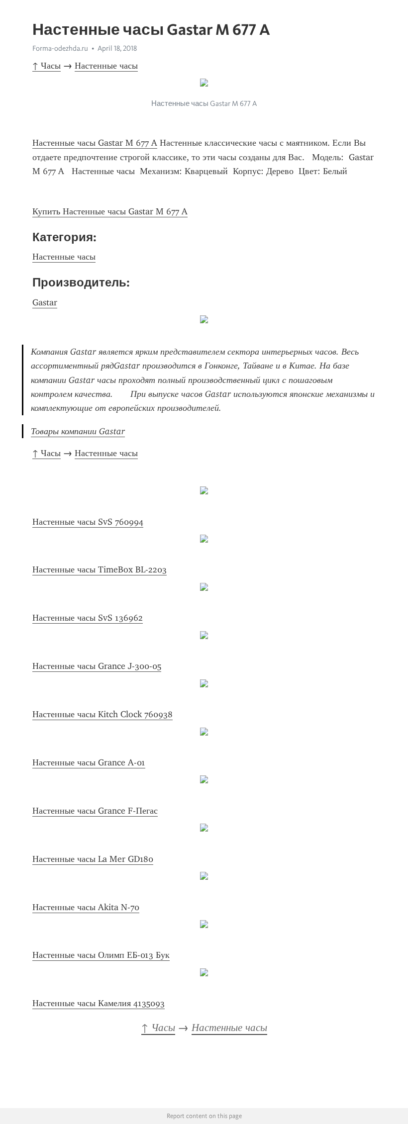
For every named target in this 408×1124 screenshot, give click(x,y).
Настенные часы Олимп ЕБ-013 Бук (101, 954)
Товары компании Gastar (78, 431)
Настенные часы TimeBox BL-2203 (99, 569)
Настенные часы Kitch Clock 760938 (102, 714)
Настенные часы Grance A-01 (88, 762)
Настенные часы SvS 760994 (87, 521)
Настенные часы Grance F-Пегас (95, 810)
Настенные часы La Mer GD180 (92, 858)
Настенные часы (106, 65)
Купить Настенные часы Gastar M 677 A (110, 211)
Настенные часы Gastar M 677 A (94, 142)
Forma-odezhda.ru (60, 48)
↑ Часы (46, 65)
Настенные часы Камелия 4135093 (98, 1003)
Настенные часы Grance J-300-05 (96, 665)
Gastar (44, 302)
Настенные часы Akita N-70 (85, 907)
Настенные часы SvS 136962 (87, 617)
